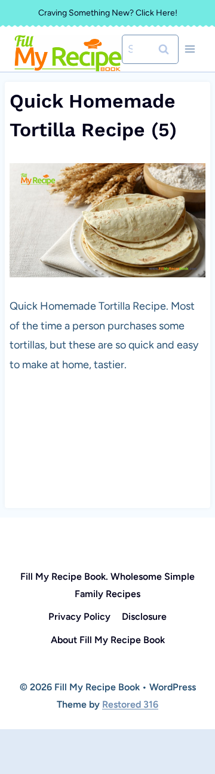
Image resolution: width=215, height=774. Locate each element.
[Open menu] (190, 49)
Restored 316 (130, 704)
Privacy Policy (79, 616)
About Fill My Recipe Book (108, 639)
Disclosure (144, 616)
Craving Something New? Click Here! (107, 13)
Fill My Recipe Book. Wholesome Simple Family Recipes (107, 585)
